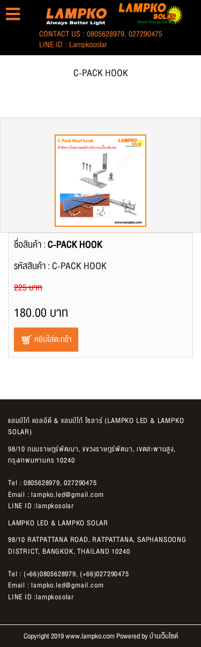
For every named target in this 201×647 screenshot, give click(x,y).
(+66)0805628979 (50, 574)
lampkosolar (88, 44)
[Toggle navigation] (13, 14)
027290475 (145, 33)
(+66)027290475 (104, 574)
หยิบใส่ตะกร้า (51, 339)
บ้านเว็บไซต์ (164, 636)
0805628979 (105, 33)
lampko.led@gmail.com (67, 495)
